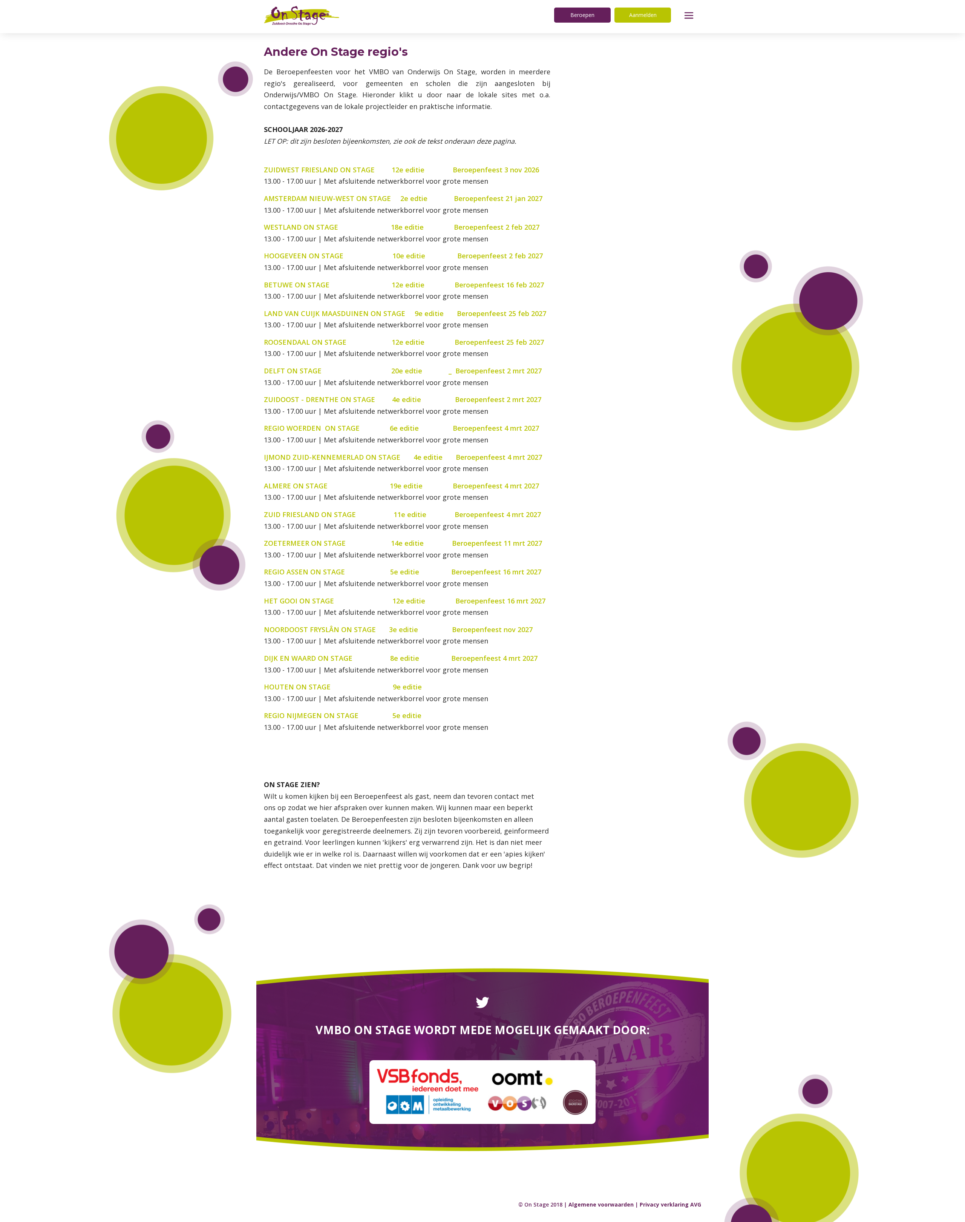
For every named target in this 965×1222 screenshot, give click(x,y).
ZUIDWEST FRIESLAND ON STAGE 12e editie (358, 169)
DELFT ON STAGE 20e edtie (343, 370)
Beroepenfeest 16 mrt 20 (492, 571)
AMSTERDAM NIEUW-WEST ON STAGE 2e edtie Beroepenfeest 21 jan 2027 (403, 198)
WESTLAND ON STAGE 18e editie (359, 227)
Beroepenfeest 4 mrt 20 (492, 428)
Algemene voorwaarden (601, 1204)
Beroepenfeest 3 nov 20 (492, 169)
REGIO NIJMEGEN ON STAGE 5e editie (358, 715)
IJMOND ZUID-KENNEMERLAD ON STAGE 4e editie (360, 457)
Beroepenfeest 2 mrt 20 (494, 370)
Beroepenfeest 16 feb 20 (495, 284)
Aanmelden (643, 14)
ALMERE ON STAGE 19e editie (356, 485)
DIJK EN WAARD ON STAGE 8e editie (355, 658)
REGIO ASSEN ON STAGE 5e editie (355, 571)
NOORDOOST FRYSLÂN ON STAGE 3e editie (356, 629)
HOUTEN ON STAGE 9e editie (358, 686)
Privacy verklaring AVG (670, 1204)
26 (535, 169)
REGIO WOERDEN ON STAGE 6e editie (358, 428)
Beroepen (582, 14)
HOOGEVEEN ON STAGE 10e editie (359, 255)
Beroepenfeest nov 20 (488, 629)
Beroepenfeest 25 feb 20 (498, 313)
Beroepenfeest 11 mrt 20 (493, 543)
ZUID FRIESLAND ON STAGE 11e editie (359, 514)
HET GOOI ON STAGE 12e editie (359, 600)
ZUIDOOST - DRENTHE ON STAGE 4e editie (359, 399)
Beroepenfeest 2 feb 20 (493, 227)
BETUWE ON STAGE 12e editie (359, 284)
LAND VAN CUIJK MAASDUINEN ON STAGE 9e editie (360, 313)
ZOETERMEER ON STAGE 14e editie (358, 543)
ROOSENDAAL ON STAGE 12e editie (344, 342)
